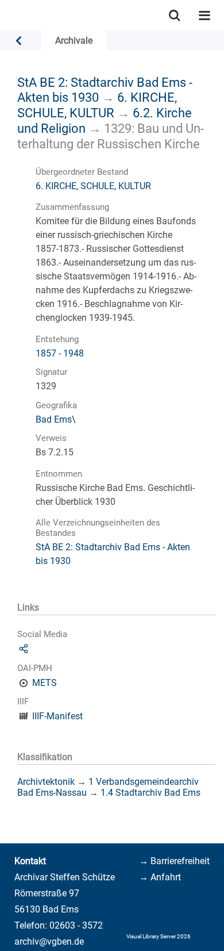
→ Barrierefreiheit (174, 861)
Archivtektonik (46, 781)
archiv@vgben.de (49, 941)
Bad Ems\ (56, 419)
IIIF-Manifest (57, 716)
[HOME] (6, 15)
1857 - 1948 (60, 353)
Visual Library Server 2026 (158, 936)
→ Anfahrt (160, 877)
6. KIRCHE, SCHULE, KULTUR (97, 105)
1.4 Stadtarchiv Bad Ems (150, 792)
